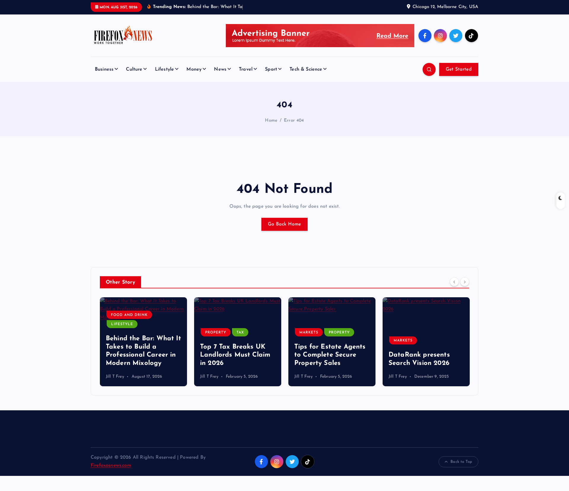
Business (104, 69)
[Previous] (454, 281)
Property (215, 332)
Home (271, 120)
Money (194, 69)
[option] (143, 341)
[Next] (464, 281)
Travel (245, 69)
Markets (308, 332)
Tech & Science (306, 69)
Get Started (459, 69)
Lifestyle (164, 69)
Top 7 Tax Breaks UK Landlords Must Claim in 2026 (235, 355)
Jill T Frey (115, 376)
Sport (271, 69)
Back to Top (461, 462)
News (220, 69)
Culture (134, 69)
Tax (240, 332)
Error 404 (294, 120)
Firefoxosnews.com (111, 465)
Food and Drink (129, 315)
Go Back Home (284, 224)
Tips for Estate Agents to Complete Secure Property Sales (330, 355)
